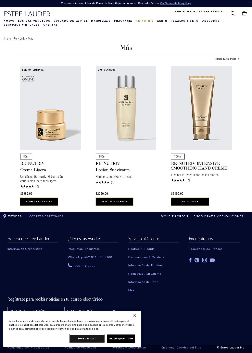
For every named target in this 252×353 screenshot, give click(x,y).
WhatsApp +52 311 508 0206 (90, 257)
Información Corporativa (24, 249)
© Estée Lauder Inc (231, 347)
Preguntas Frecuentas (84, 249)
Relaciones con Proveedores (28, 347)
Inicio (7, 38)
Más (30, 38)
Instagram (204, 260)
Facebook (190, 260)
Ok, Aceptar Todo (121, 338)
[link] (50, 108)
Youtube (212, 260)
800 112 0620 (84, 265)
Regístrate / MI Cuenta (144, 274)
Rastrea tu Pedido (141, 249)
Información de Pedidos (145, 265)
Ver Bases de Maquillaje (175, 3)
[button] (238, 59)
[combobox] (225, 59)
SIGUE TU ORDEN (174, 216)
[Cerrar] (134, 315)
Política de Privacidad (80, 347)
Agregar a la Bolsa (39, 201)
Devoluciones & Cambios (146, 257)
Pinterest (197, 260)
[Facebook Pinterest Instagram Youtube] (214, 258)
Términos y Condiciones (128, 347)
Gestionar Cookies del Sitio (181, 347)
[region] (72, 329)
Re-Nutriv (19, 38)
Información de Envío (143, 282)
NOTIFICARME (190, 201)
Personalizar (87, 338)
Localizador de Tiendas (206, 249)
